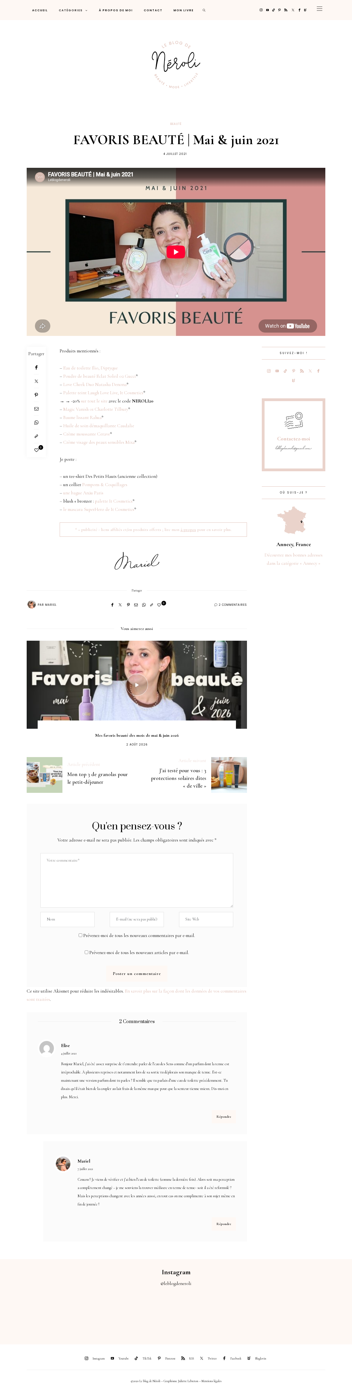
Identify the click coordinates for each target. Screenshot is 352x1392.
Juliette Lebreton (188, 1381)
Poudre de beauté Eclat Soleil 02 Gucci (99, 376)
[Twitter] (293, 10)
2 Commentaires (233, 605)
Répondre (223, 1116)
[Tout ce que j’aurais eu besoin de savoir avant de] (286, 1312)
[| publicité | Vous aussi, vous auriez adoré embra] (242, 1312)
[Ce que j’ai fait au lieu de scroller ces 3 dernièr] (22, 1312)
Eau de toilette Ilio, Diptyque (90, 368)
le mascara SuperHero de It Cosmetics (98, 509)
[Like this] (36, 450)
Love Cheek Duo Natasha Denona (95, 384)
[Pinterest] (279, 10)
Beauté (176, 124)
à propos (188, 529)
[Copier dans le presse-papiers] (36, 436)
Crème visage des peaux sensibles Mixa (98, 442)
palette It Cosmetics (114, 501)
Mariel (51, 605)
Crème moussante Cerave (86, 434)
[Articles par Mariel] (32, 604)
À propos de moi (116, 10)
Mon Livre (184, 10)
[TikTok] (273, 10)
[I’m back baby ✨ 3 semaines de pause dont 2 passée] (110, 1312)
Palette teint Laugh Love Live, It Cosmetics (103, 393)
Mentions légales (211, 1381)
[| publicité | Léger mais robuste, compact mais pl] (198, 1312)
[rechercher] (204, 10)
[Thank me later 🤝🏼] (330, 1312)
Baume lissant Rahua (82, 417)
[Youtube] (267, 10)
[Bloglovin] (305, 10)
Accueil (40, 10)
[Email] (36, 409)
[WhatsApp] (36, 422)
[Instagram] (261, 10)
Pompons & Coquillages (104, 484)
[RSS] (285, 10)
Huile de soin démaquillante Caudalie (98, 426)
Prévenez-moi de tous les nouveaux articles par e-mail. (139, 952)
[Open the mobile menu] (319, 10)
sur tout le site (94, 401)
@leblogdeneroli (176, 1283)
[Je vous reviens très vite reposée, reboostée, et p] (154, 1312)
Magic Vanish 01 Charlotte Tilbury (95, 409)
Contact (153, 10)
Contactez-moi (293, 438)
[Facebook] (299, 10)
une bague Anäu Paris (83, 493)
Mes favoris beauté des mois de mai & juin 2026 (137, 735)
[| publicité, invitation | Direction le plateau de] (66, 1312)
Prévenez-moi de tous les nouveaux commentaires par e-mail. (139, 935)
